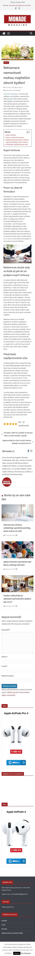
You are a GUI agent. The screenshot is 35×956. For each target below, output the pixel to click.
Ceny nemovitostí (9, 94)
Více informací (26, 953)
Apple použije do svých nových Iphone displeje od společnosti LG (17, 441)
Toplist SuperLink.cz (8, 907)
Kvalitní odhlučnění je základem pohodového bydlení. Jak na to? (18, 598)
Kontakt (4, 921)
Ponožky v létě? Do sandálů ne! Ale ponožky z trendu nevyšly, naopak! (18, 434)
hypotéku (10, 99)
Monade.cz (20, 87)
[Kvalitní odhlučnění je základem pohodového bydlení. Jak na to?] (17, 576)
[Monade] (4, 33)
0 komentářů (8, 90)
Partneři (4, 929)
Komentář (6, 630)
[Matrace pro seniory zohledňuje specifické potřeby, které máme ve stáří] (17, 506)
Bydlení (6, 62)
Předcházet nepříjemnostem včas (17, 144)
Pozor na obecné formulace (15, 137)
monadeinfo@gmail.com (20, 894)
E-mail (4, 666)
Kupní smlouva (11, 135)
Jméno (5, 657)
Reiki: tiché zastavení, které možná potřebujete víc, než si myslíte (20, 6)
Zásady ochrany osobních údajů (12, 933)
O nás (3, 925)
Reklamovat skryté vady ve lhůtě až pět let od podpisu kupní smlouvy (17, 141)
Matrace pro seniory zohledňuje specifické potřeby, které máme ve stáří (17, 527)
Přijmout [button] (16, 953)
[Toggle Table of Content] (27, 132)
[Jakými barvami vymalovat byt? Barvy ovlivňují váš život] (17, 543)
